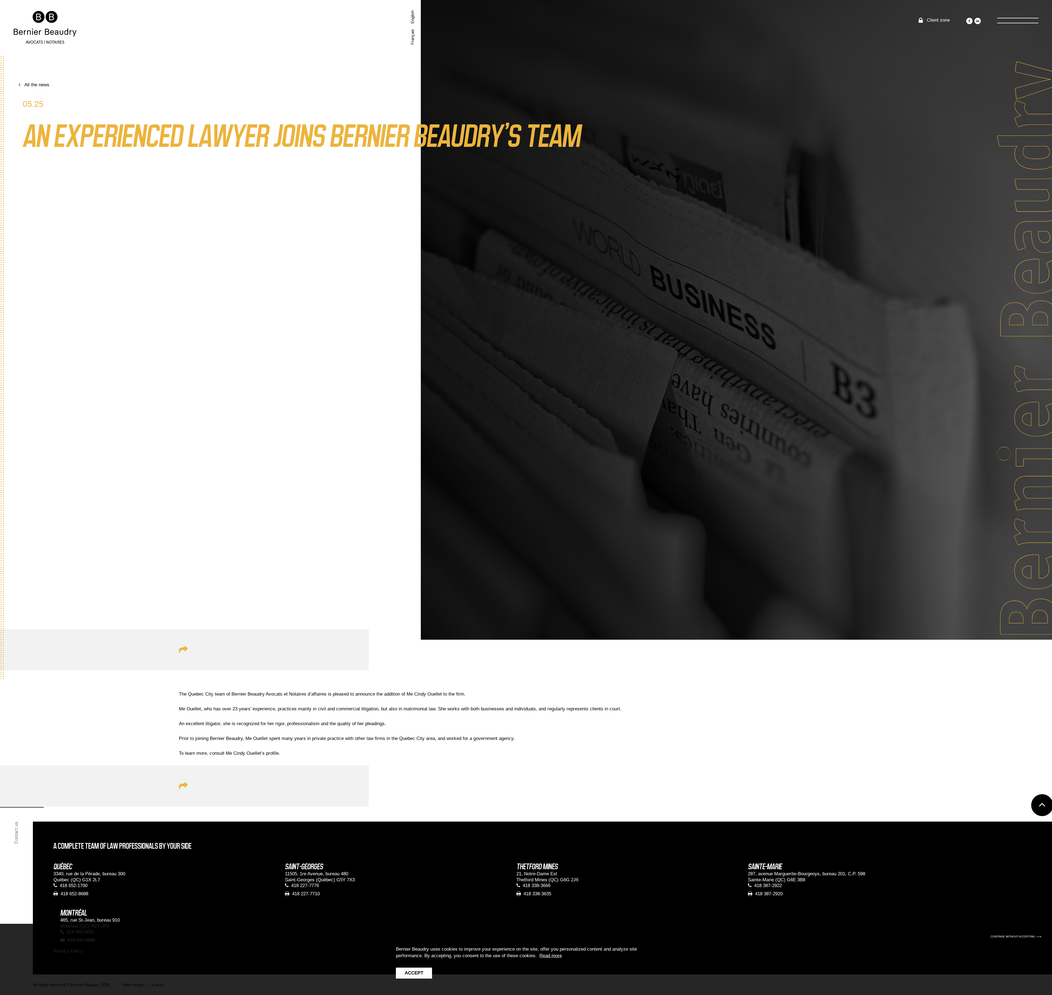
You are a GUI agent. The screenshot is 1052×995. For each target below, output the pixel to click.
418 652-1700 (73, 885)
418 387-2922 (768, 885)
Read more (550, 955)
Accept (414, 973)
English (412, 17)
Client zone (938, 20)
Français (412, 37)
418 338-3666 (536, 885)
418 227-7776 (305, 885)
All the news (36, 84)
